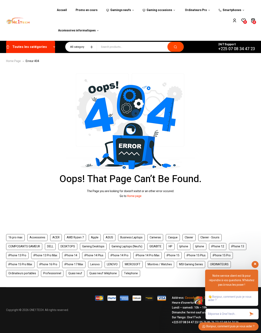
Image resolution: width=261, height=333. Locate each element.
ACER (56, 237)
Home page (134, 196)
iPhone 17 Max (73, 264)
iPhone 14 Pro (119, 255)
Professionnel (52, 273)
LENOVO (112, 264)
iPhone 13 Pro (17, 255)
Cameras (155, 237)
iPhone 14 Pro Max (147, 255)
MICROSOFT (132, 264)
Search (175, 47)
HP (170, 246)
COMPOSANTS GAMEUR (24, 246)
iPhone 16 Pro (48, 264)
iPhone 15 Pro (222, 255)
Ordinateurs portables (22, 273)
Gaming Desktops (93, 246)
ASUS (109, 237)
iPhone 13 (237, 246)
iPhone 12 (217, 246)
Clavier (189, 237)
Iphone (183, 246)
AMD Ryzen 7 (75, 237)
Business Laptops (131, 237)
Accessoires (37, 237)
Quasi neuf (75, 273)
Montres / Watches (160, 264)
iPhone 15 (173, 255)
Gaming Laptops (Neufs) (127, 246)
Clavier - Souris (209, 237)
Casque (173, 237)
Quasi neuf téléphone (103, 273)
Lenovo (95, 264)
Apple (94, 237)
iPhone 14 (70, 255)
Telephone (131, 273)
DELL (50, 246)
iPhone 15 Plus (196, 255)
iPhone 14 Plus (93, 255)
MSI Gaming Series (191, 264)
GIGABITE (155, 246)
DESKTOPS (68, 246)
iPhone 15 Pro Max (20, 264)
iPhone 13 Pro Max (45, 255)
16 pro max (15, 237)
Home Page (13, 61)
